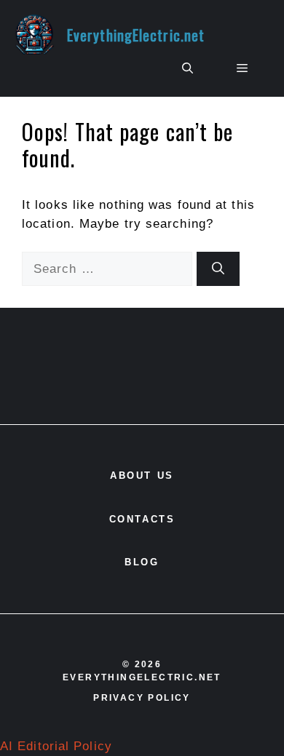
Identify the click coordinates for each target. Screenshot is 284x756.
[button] (187, 68)
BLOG (142, 562)
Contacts (142, 519)
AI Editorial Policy (56, 746)
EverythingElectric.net (136, 35)
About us (142, 475)
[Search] (218, 269)
